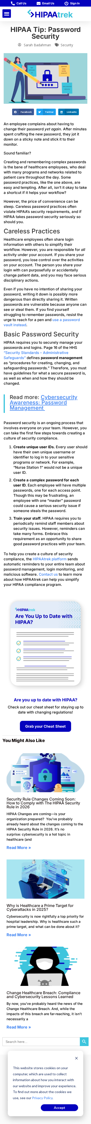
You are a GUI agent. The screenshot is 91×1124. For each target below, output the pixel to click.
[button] (6, 13)
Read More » (19, 847)
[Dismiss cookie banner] (76, 1059)
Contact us (48, 574)
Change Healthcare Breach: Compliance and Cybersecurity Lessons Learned (43, 994)
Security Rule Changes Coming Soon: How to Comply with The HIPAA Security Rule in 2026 (43, 803)
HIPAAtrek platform (49, 559)
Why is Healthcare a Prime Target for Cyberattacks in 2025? (40, 907)
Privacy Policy (42, 1098)
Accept (59, 1107)
